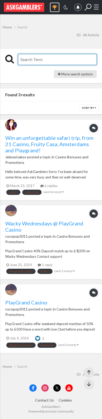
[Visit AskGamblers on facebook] (33, 388)
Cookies (65, 400)
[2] (65, 8)
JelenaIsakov (15, 157)
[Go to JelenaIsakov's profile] (11, 125)
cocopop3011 (16, 236)
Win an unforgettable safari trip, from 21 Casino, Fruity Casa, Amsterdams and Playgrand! (49, 144)
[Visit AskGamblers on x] (57, 388)
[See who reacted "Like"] (38, 338)
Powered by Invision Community (51, 411)
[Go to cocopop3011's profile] (11, 210)
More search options (76, 74)
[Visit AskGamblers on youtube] (69, 388)
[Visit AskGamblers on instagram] (45, 388)
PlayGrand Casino (26, 302)
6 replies (51, 186)
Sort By (88, 107)
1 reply (47, 265)
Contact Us (44, 400)
